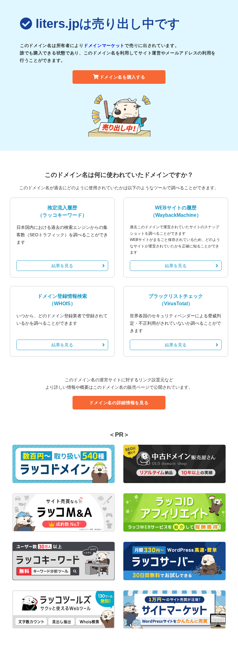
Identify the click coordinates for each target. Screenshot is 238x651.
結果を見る (62, 265)
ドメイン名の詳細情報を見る (118, 402)
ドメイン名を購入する (122, 77)
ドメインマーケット (104, 45)
